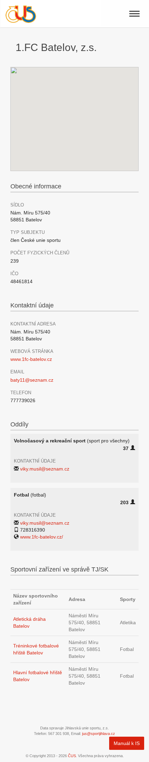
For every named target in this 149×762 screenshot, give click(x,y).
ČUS (72, 756)
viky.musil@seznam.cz (44, 469)
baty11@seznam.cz (31, 380)
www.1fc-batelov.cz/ (41, 537)
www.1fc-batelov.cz (31, 359)
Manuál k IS (127, 743)
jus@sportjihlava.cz (98, 733)
